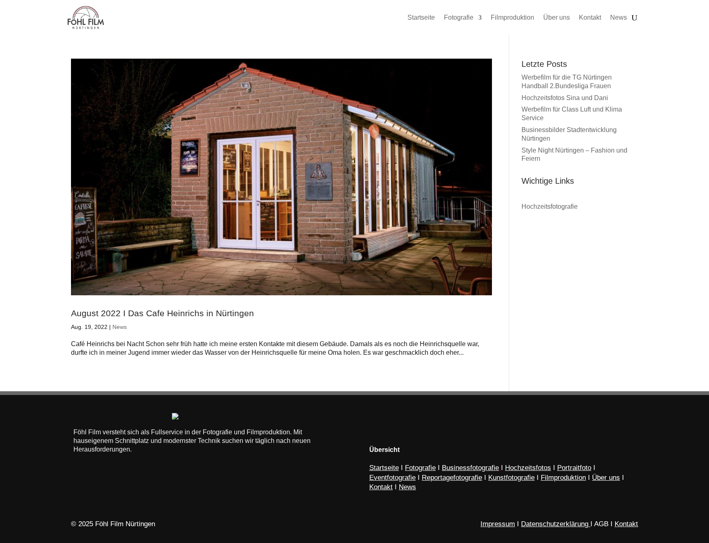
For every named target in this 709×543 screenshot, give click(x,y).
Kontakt (626, 524)
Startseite (384, 468)
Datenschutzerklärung (554, 524)
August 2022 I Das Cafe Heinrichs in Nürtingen (162, 313)
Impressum (497, 524)
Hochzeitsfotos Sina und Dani (564, 97)
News (119, 327)
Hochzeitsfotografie (549, 206)
